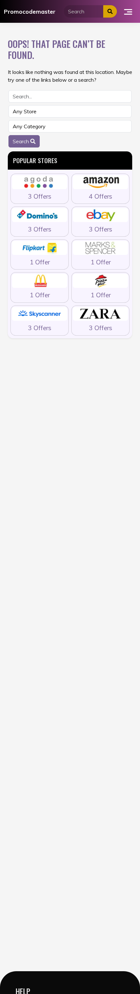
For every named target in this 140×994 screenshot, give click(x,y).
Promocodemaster (29, 11)
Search (21, 141)
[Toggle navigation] (128, 11)
